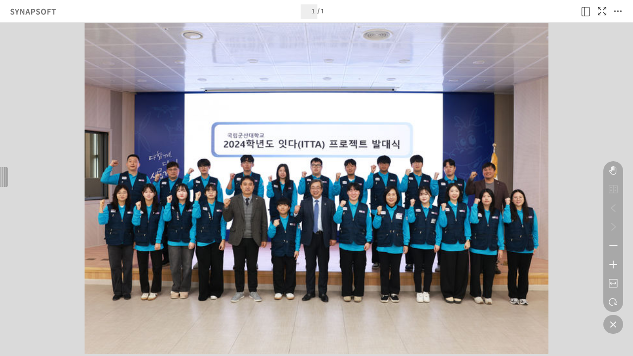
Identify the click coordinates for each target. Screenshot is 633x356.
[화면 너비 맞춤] (613, 283)
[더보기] (618, 11)
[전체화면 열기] (602, 11)
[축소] (613, 245)
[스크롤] (613, 170)
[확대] (613, 264)
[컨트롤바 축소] (613, 324)
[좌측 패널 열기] (586, 11)
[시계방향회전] (613, 302)
